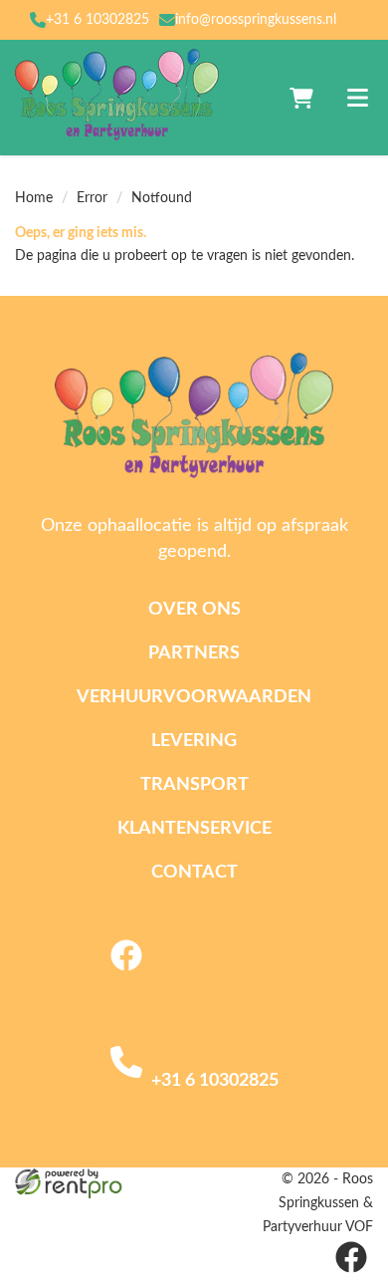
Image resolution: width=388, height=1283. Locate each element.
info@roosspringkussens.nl (255, 20)
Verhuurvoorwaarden (194, 697)
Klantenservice (194, 829)
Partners (194, 653)
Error (92, 198)
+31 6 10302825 (97, 20)
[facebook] (126, 974)
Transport (194, 785)
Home (34, 198)
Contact (194, 873)
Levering (194, 741)
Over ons (194, 610)
